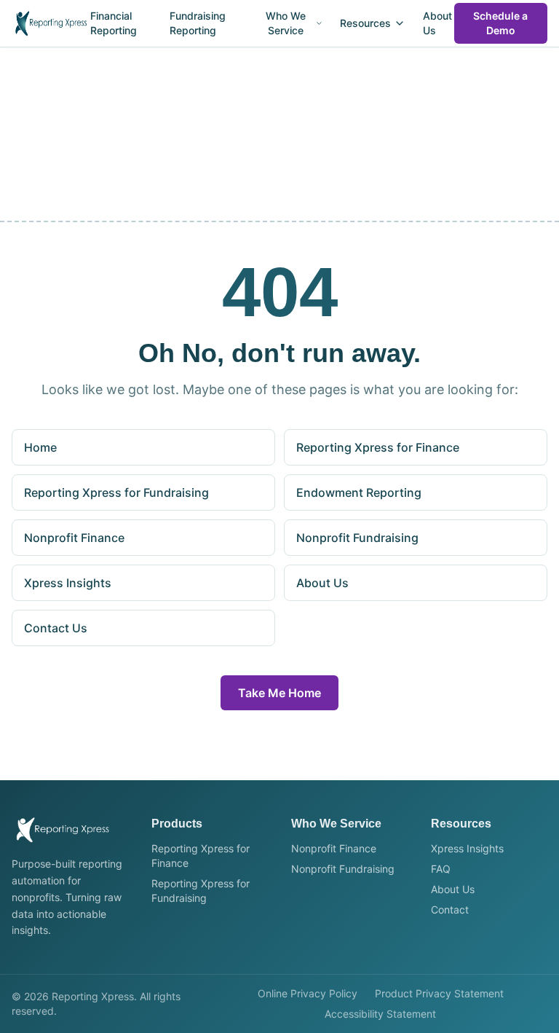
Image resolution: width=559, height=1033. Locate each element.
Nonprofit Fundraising (357, 537)
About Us (437, 22)
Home (40, 447)
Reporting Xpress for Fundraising (116, 492)
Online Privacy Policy (307, 993)
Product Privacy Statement (439, 993)
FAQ (441, 869)
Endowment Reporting (358, 492)
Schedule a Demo (500, 22)
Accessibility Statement (380, 1014)
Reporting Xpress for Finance (377, 447)
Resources (365, 23)
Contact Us (55, 628)
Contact (450, 909)
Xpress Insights (67, 583)
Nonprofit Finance (74, 537)
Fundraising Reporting (198, 22)
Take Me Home (279, 693)
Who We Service (286, 22)
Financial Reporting (113, 22)
